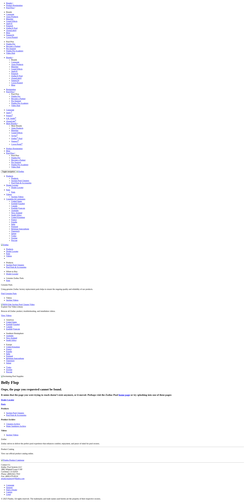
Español (21, 204)
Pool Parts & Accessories (21, 183)
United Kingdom (18, 217)
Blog (8, 33)
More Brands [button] (11, 123)
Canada (14, 206)
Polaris (9, 116)
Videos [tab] (9, 256)
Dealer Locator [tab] (12, 251)
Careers (9, 492)
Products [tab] (9, 249)
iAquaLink (11, 121)
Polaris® (9, 26)
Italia (13, 224)
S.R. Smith (11, 118)
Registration (11, 89)
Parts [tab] (8, 254)
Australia (15, 210)
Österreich (15, 231)
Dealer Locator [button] (12, 185)
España (14, 222)
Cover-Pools (17, 144)
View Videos (6, 315)
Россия (14, 240)
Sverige (14, 238)
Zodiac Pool (16, 138)
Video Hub (10, 53)
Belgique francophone (20, 229)
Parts (13, 192)
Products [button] (9, 176)
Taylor (14, 136)
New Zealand (16, 213)
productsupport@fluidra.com (12, 478)
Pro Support (11, 49)
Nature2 (15, 141)
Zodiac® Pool (11, 28)
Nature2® (10, 35)
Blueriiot (9, 19)
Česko (13, 236)
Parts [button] (8, 190)
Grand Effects (11, 21)
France (14, 220)
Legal (8, 494)
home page (124, 395)
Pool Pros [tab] (10, 8)
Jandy (9, 113)
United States (16, 201)
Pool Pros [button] (10, 92)
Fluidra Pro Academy (14, 51)
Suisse (13, 233)
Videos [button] (9, 194)
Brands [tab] (9, 3)
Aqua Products (12, 17)
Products (14, 178)
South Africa (16, 215)
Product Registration (14, 5)
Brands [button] (9, 57)
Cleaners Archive (13, 424)
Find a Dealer (11, 490)
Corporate (10, 14)
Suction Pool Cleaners (20, 181)
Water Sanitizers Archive (16, 426)
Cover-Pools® (12, 37)
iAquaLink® (11, 30)
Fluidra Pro (10, 44)
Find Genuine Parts (9, 293)
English (14, 204)
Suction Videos (17, 197)
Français (21, 208)
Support (9, 487)
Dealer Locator (17, 187)
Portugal (14, 227)
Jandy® (9, 23)
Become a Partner (13, 46)
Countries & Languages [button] (15, 199)
